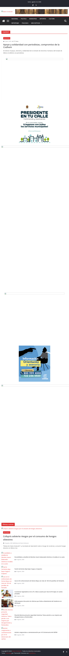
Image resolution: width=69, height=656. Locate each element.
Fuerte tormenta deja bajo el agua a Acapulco (28, 569)
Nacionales (7, 532)
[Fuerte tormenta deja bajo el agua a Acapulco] (7, 570)
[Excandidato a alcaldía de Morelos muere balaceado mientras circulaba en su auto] (7, 558)
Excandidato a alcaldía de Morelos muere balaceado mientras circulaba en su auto (40, 557)
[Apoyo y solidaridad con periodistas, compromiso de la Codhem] (34, 78)
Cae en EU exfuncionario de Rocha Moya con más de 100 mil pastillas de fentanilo (39, 581)
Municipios (33, 19)
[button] (41, 23)
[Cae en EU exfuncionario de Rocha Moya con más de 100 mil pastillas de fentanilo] (7, 582)
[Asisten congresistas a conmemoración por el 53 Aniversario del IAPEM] (7, 633)
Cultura (52, 19)
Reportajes (15, 23)
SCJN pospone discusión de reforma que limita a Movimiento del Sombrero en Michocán (38, 602)
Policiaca (25, 23)
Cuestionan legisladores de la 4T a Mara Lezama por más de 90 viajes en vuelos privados (39, 592)
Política (23, 19)
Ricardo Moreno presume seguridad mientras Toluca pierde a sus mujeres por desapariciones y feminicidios (38, 616)
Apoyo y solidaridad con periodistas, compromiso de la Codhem (31, 46)
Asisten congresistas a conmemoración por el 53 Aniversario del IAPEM (36, 632)
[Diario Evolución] (3, 21)
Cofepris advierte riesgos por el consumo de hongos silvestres (29, 538)
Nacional (15, 19)
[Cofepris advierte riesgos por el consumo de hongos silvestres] (34, 528)
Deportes (43, 19)
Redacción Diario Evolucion (22, 543)
